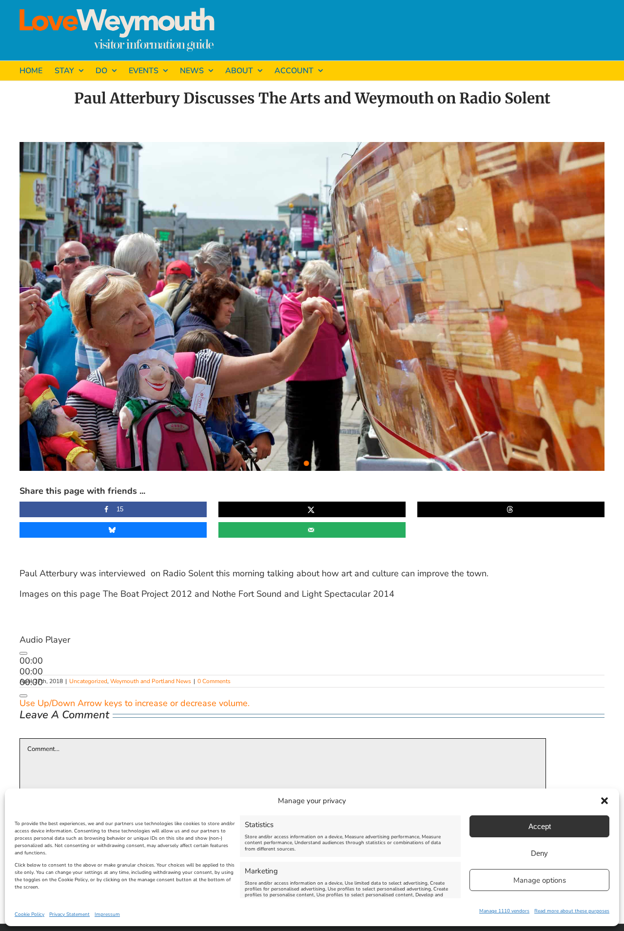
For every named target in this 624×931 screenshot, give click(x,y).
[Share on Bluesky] (113, 530)
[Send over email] (312, 530)
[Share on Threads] (510, 509)
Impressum (107, 914)
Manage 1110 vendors (504, 911)
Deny (539, 853)
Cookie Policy (29, 914)
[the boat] (312, 306)
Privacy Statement (69, 914)
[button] (604, 801)
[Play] (23, 653)
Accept (539, 826)
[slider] (135, 703)
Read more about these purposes (571, 911)
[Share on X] (312, 509)
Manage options (539, 880)
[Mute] (23, 695)
